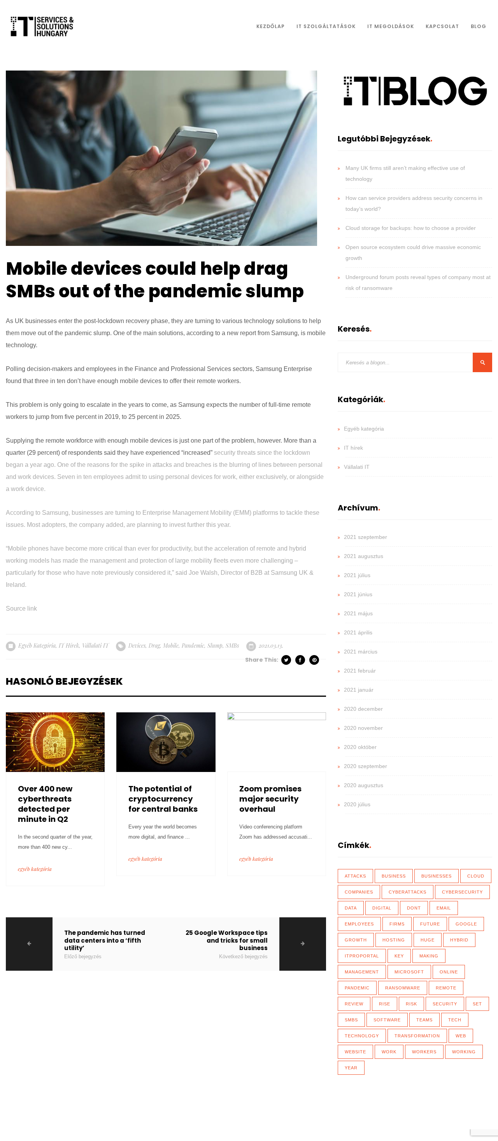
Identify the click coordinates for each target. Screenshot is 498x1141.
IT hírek (69, 645)
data (351, 908)
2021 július (357, 575)
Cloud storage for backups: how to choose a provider (410, 228)
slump (215, 645)
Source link (21, 608)
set (477, 1003)
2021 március (360, 651)
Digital (381, 908)
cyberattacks (407, 892)
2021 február (360, 671)
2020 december (363, 709)
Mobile (171, 645)
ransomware (402, 988)
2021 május (358, 613)
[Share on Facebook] (300, 660)
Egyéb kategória (37, 645)
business (394, 876)
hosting (393, 940)
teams (424, 1019)
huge (428, 940)
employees (359, 924)
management (362, 972)
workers (424, 1051)
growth (356, 940)
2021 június (358, 594)
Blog (478, 26)
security (445, 1003)
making (428, 956)
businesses (436, 876)
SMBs (232, 645)
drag (154, 645)
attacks (355, 876)
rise (384, 1003)
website (355, 1051)
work (389, 1051)
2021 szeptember (365, 537)
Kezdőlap (270, 26)
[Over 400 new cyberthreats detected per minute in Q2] (55, 741)
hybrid (459, 940)
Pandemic (193, 645)
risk (411, 1003)
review (354, 1003)
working (464, 1051)
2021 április (358, 632)
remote (446, 988)
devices (137, 645)
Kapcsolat (442, 26)
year (351, 1067)
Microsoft (409, 972)
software (387, 1019)
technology (362, 1035)
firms (397, 924)
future (430, 924)
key (399, 956)
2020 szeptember (365, 766)
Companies (359, 892)
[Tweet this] (286, 660)
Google (466, 924)
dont (414, 908)
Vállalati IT (95, 645)
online (449, 972)
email (444, 908)
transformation (417, 1035)
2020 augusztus (363, 785)
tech (454, 1019)
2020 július (357, 804)
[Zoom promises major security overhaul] (276, 741)
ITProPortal (362, 956)
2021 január (359, 690)
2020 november (363, 728)
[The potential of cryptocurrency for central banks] (165, 741)
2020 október (360, 747)
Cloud (475, 876)
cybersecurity (462, 892)
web (461, 1035)
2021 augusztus (363, 556)
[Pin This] (314, 660)
